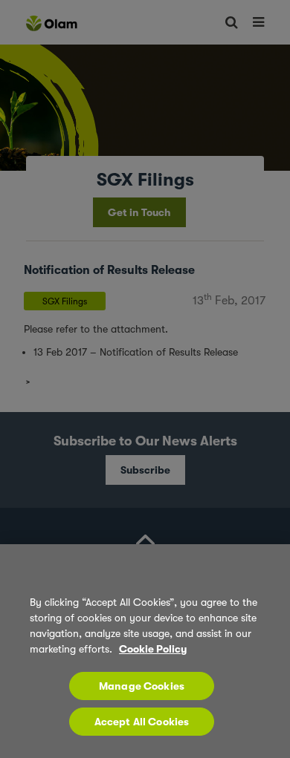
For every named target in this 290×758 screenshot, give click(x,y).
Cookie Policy (153, 649)
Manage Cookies (141, 686)
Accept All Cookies (142, 722)
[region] (145, 651)
